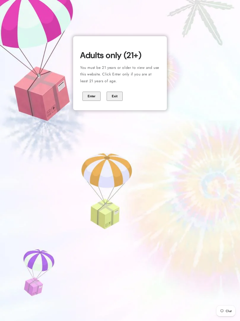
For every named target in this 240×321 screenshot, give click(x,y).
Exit (114, 96)
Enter (91, 96)
